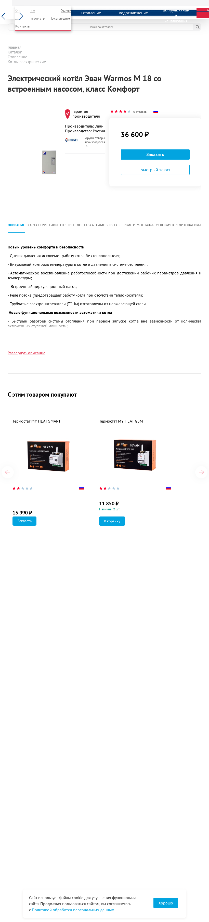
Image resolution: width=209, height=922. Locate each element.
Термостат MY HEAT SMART (36, 421)
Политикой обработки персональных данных (73, 909)
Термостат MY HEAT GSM (121, 421)
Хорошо (166, 902)
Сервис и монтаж (135, 225)
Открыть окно (20, 106)
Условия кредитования (177, 225)
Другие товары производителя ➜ (95, 142)
